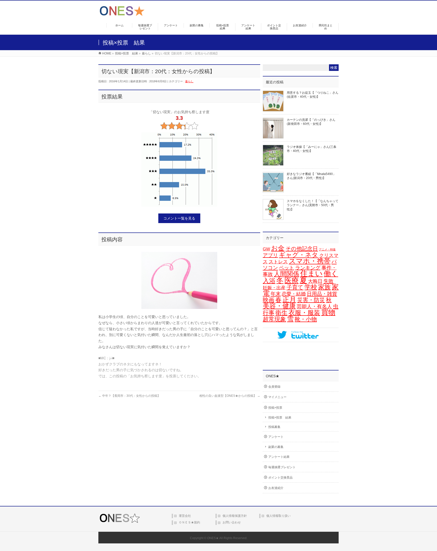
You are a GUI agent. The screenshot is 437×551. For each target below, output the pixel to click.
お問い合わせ (232, 522)
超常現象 (274, 319)
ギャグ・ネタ (298, 254)
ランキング (307, 267)
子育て (295, 287)
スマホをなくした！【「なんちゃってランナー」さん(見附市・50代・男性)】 (312, 205)
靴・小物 (306, 319)
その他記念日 (302, 249)
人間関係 (286, 273)
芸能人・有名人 (314, 306)
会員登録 (274, 386)
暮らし (189, 81)
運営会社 (185, 516)
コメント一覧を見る (179, 218)
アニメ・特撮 (327, 249)
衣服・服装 (304, 312)
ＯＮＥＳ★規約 (189, 522)
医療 (292, 280)
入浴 (269, 280)
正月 (289, 299)
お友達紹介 (275, 488)
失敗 (328, 281)
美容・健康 (279, 306)
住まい (311, 273)
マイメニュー (277, 397)
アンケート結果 (279, 457)
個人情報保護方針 (235, 516)
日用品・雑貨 (322, 294)
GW (266, 249)
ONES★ (213, 538)
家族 (324, 287)
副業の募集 (275, 447)
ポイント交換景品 (280, 477)
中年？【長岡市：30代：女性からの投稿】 (129, 396)
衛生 (281, 312)
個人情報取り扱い (278, 516)
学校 (310, 286)
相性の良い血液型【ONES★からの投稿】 (229, 396)
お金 (278, 248)
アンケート (275, 437)
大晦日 (315, 281)
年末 (276, 294)
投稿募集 (274, 427)
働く (331, 273)
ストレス (278, 261)
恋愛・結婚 (294, 294)
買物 (328, 312)
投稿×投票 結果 (279, 417)
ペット (286, 267)
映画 (268, 300)
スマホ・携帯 (310, 261)
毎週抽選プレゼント (282, 467)
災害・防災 (311, 300)
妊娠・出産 (274, 287)
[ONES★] (122, 14)
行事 (268, 312)
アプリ (270, 255)
